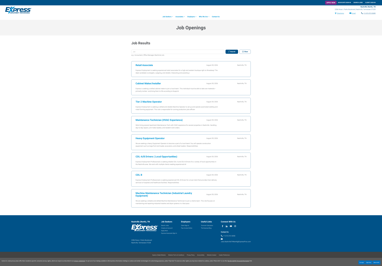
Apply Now (330, 3)
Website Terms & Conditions (176, 255)
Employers (191, 17)
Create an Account (167, 228)
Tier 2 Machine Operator (149, 101)
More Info (376, 262)
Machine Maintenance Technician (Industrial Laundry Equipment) (164, 194)
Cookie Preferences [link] (224, 255)
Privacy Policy (191, 255)
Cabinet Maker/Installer (148, 83)
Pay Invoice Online (186, 228)
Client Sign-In (370, 2)
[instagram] (235, 226)
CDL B (139, 174)
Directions (340, 13)
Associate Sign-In (344, 2)
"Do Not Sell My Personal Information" (238, 261)
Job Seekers (167, 17)
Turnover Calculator (207, 225)
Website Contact (211, 255)
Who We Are (203, 17)
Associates (179, 17)
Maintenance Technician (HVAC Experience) (159, 120)
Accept (362, 262)
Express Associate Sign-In (169, 233)
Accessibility (200, 255)
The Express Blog (206, 228)
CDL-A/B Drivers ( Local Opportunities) (156, 156)
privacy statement (79, 261)
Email (354, 13)
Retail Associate (144, 65)
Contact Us (216, 17)
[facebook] (222, 226)
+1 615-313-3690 (369, 13)
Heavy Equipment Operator (150, 138)
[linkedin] (226, 226)
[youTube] (231, 226)
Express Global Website (159, 255)
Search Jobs (358, 2)
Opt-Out (368, 262)
